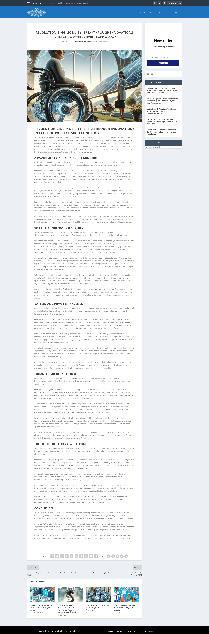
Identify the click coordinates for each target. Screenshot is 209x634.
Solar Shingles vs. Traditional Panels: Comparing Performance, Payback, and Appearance (162, 100)
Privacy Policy (148, 632)
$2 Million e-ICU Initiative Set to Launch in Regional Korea (41, 607)
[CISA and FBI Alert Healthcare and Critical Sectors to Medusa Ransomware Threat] (70, 594)
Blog (161, 13)
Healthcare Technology (83, 41)
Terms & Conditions (132, 632)
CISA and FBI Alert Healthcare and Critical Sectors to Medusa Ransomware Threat (68, 608)
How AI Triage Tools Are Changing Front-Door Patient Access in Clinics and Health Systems (162, 90)
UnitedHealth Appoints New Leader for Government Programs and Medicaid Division (162, 111)
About (152, 13)
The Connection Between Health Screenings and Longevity (125, 607)
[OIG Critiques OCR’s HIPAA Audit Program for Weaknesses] (98, 594)
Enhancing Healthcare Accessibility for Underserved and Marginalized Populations (161, 132)
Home (142, 13)
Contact (175, 13)
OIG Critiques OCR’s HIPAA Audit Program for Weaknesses (97, 607)
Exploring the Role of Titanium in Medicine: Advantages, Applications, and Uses (162, 121)
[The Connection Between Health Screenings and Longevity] (126, 594)
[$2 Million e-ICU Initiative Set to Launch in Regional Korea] (42, 594)
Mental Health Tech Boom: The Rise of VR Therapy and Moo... (66, 3)
